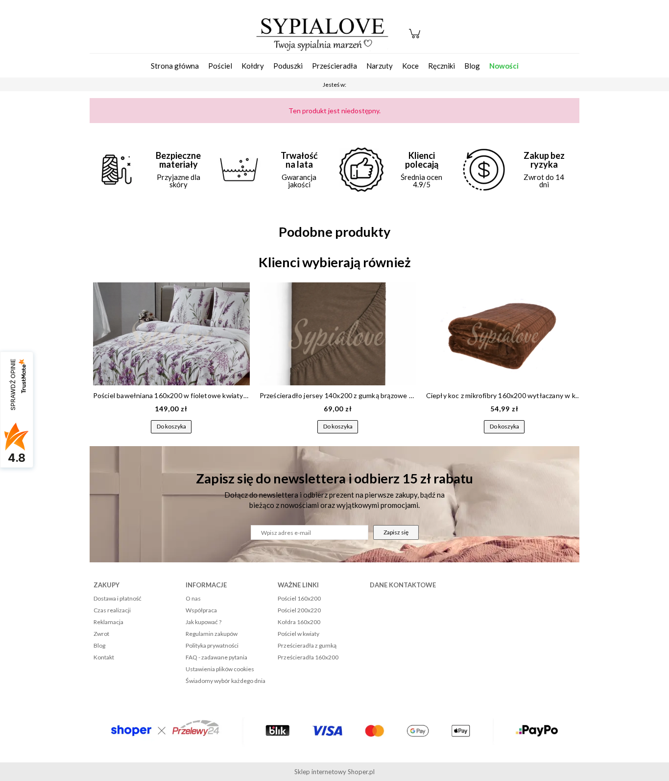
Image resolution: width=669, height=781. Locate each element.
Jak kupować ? (203, 622)
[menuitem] (175, 65)
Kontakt (104, 657)
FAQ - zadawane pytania (216, 657)
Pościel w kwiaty (298, 633)
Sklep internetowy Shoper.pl (334, 772)
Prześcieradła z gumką (307, 645)
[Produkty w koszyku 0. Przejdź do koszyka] (416, 38)
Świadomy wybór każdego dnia (225, 680)
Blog (99, 645)
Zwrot (101, 633)
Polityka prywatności (212, 645)
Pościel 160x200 (299, 598)
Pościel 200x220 (299, 610)
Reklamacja (108, 622)
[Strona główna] (322, 33)
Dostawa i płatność (118, 598)
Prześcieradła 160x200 (308, 657)
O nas (193, 598)
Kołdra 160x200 (299, 622)
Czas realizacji (112, 610)
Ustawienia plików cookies (220, 669)
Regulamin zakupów (212, 633)
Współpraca (201, 610)
